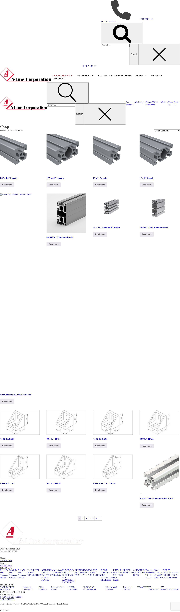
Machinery (139, 102)
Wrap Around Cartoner (111, 588)
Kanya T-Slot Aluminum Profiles (4, 574)
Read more (7, 185)
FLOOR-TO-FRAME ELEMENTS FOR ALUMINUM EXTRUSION (68, 576)
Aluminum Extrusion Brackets (57, 572)
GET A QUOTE (7, 599)
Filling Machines (43, 588)
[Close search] (159, 54)
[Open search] (122, 33)
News (2, 597)
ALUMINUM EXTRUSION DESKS (139, 572)
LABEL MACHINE (73, 588)
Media (163, 102)
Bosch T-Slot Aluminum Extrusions (13, 574)
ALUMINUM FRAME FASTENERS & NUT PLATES (47, 575)
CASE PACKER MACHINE (7, 588)
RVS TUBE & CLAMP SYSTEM (158, 574)
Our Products (129, 103)
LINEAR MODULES (128, 571)
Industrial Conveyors (27, 588)
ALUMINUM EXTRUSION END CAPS (81, 572)
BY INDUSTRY (153, 588)
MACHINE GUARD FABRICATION (94, 572)
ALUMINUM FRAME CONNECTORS (34, 572)
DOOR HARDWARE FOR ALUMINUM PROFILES (107, 575)
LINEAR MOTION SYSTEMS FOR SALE (118, 575)
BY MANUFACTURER (170, 588)
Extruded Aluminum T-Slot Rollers (149, 574)
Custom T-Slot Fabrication (151, 103)
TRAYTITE (142, 587)
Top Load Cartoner (127, 588)
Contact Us (177, 103)
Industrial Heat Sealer (57, 588)
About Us (170, 103)
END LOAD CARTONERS (89, 588)
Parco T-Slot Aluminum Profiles (22, 574)
